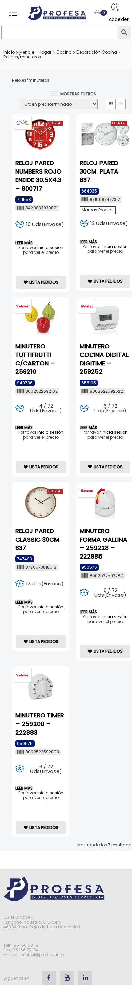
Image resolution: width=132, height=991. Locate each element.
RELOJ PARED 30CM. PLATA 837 (99, 171)
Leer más (24, 243)
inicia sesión (50, 247)
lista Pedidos (43, 282)
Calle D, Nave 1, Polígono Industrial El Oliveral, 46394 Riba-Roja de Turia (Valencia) (41, 922)
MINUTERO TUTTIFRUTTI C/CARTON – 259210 (35, 359)
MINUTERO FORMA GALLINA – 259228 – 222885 (103, 544)
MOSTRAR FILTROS (78, 94)
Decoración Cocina (96, 52)
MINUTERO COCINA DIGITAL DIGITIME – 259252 (104, 359)
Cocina (64, 52)
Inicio (9, 52)
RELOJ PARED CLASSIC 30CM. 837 (38, 539)
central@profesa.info (42, 954)
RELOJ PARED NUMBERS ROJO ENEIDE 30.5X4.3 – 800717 (38, 176)
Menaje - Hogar (35, 52)
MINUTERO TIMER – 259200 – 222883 (39, 723)
